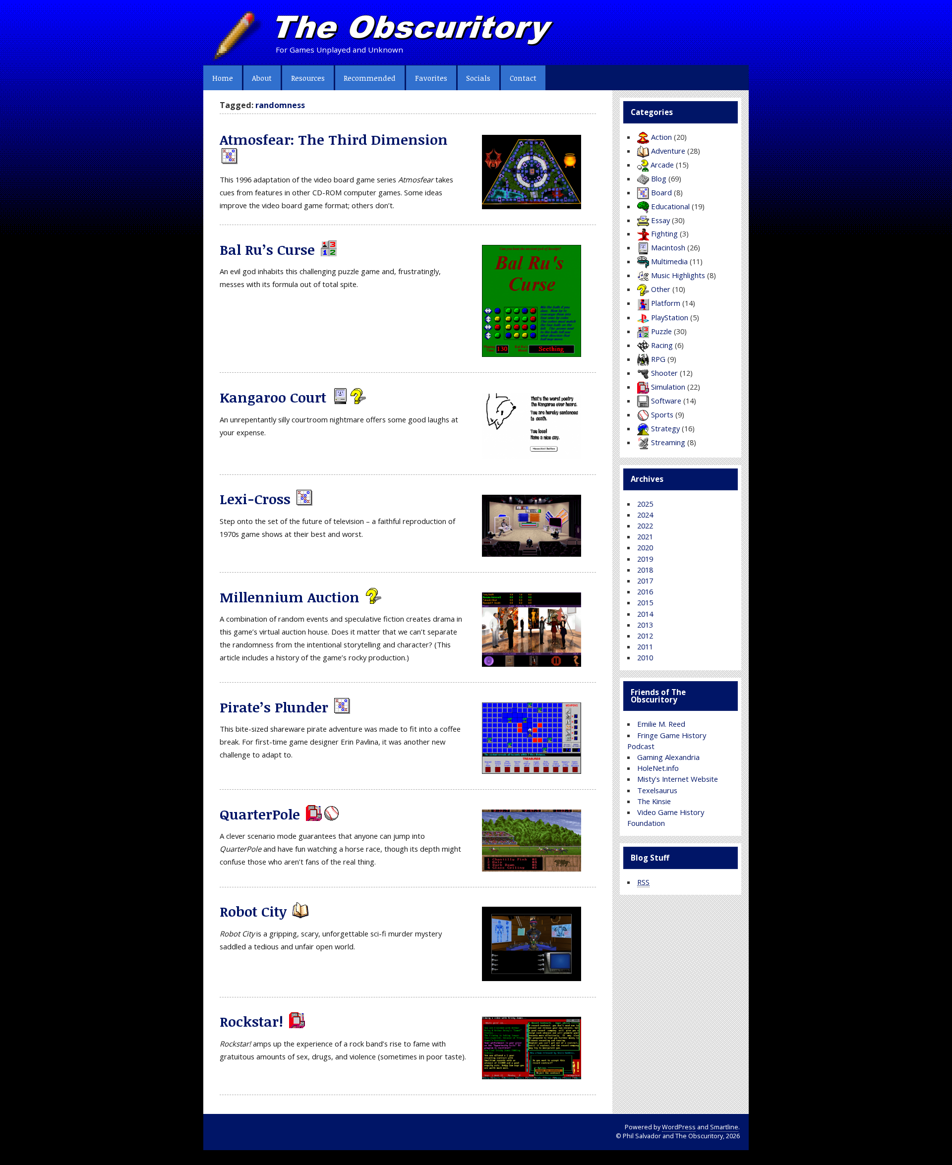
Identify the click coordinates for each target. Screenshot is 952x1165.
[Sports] (331, 814)
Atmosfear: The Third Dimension (334, 139)
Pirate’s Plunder (274, 707)
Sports (662, 414)
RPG (658, 359)
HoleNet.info (658, 768)
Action (661, 137)
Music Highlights (678, 275)
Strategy (665, 428)
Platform (665, 303)
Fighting (664, 233)
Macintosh (668, 247)
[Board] (229, 157)
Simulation (668, 387)
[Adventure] (299, 911)
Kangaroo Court (273, 397)
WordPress (679, 1127)
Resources (308, 78)
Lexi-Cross (255, 498)
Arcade (662, 165)
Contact (523, 78)
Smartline (724, 1127)
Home (222, 78)
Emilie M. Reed (661, 724)
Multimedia (669, 261)
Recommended (370, 78)
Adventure (668, 151)
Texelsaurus (657, 790)
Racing (662, 345)
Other (660, 289)
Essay (660, 220)
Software (666, 401)
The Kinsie (654, 801)
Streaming (668, 442)
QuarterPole (260, 814)
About (262, 78)
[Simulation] (313, 814)
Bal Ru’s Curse (267, 249)
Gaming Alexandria (668, 757)
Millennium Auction (289, 596)
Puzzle (661, 331)
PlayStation (669, 317)
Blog (658, 178)
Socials (478, 78)
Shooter (664, 373)
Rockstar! (251, 1021)
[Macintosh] (339, 397)
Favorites (431, 78)
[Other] (357, 397)
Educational (670, 206)
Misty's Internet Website (677, 779)
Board (661, 192)
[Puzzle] (328, 249)
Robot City (253, 911)
